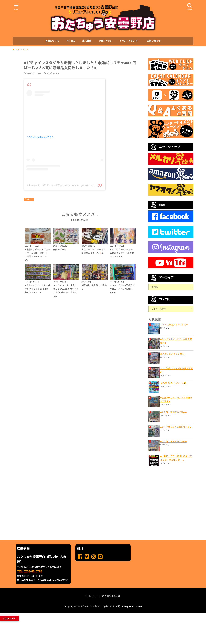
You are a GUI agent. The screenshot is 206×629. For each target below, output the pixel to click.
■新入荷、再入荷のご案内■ (173, 412)
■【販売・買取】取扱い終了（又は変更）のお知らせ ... (176, 458)
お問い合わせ (154, 41)
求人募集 (86, 41)
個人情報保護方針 (111, 596)
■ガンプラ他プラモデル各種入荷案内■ (176, 341)
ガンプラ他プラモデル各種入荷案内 (176, 370)
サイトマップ (91, 596)
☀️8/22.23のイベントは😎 (173, 383)
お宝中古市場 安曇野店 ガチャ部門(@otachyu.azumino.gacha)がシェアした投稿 (65, 185)
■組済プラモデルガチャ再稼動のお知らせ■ (176, 400)
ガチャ (30, 199)
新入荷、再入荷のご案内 (172, 354)
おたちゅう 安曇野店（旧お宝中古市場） (101, 606)
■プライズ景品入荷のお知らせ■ (175, 427)
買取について (52, 41)
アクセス (70, 41)
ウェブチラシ (105, 41)
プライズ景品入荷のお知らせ (174, 324)
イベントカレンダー (129, 41)
